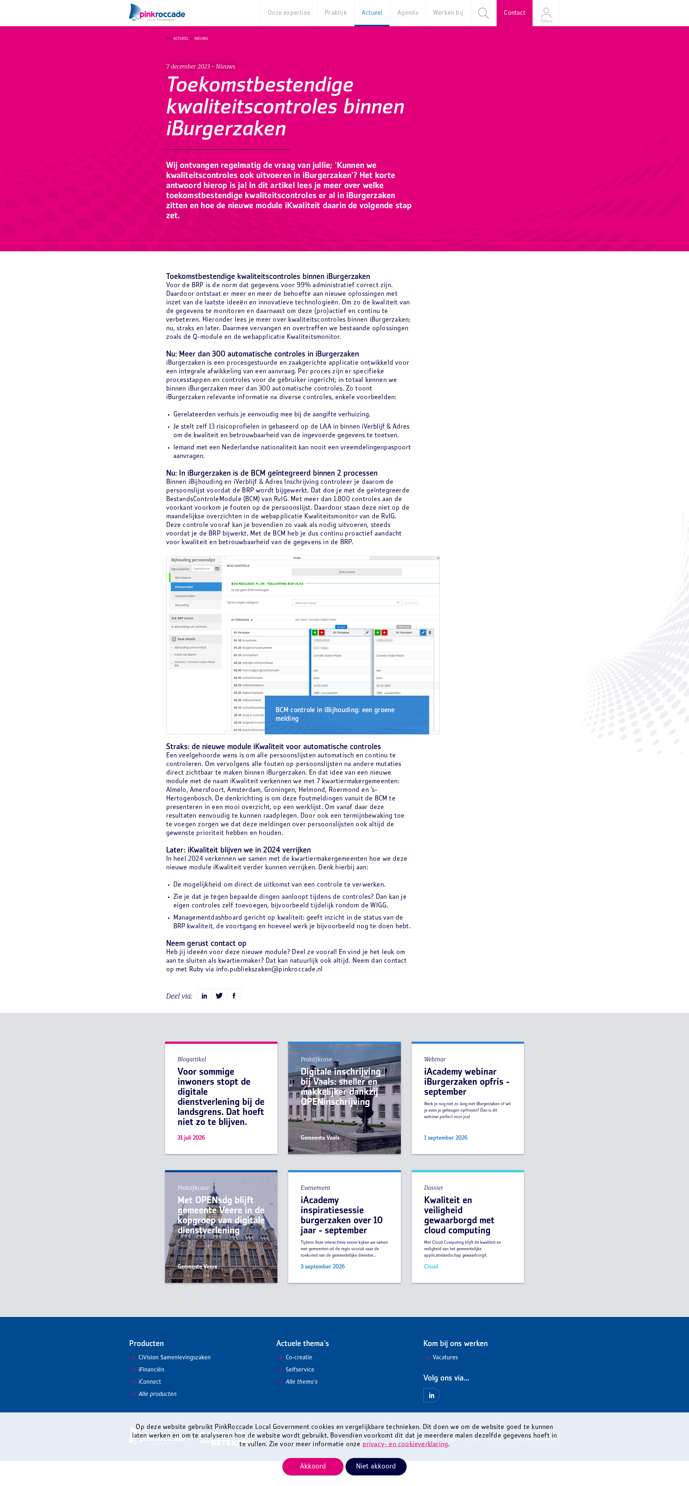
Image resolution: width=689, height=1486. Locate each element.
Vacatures (445, 1358)
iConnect (150, 1382)
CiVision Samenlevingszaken (175, 1358)
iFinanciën (151, 1370)
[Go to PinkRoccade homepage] (157, 12)
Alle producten (158, 1394)
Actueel (180, 39)
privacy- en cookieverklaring (405, 1444)
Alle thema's (302, 1382)
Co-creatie (299, 1358)
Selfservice (300, 1370)
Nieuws (201, 39)
